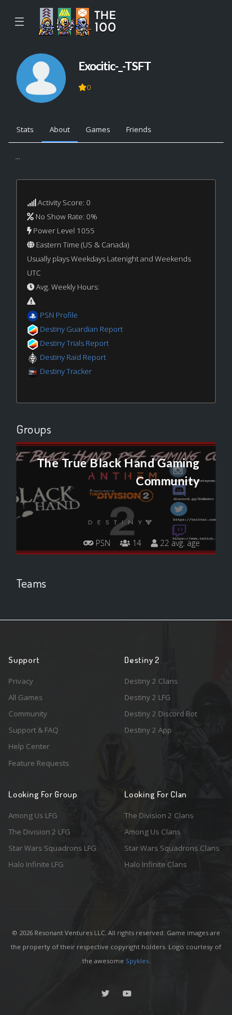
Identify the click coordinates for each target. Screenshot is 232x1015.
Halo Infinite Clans (155, 864)
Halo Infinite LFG (36, 864)
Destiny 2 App (148, 730)
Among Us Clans (152, 832)
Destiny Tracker (66, 371)
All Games (25, 697)
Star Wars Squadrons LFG (52, 848)
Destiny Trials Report (74, 343)
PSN (101, 543)
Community (27, 714)
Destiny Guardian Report (81, 329)
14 (135, 543)
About (60, 129)
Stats (25, 129)
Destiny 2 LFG (147, 697)
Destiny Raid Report (73, 357)
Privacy (20, 681)
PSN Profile (59, 315)
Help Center (29, 746)
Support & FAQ (33, 730)
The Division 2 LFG (39, 832)
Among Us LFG (32, 815)
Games (98, 129)
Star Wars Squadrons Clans (172, 848)
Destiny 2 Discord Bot (160, 714)
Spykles (137, 961)
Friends (138, 129)
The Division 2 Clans (159, 815)
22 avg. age (179, 543)
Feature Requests (38, 763)
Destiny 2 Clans (151, 681)
